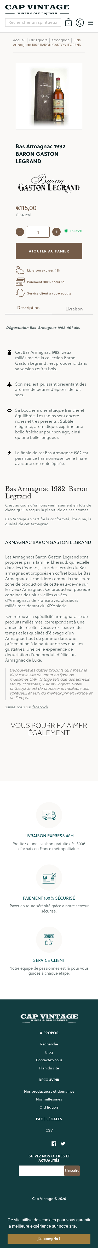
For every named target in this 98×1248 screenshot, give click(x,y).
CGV (49, 1130)
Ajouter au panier (49, 251)
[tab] (28, 309)
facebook (40, 707)
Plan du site (49, 1068)
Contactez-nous (49, 1060)
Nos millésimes (49, 1099)
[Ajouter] (56, 232)
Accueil (19, 40)
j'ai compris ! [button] (49, 1239)
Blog (49, 1052)
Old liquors (49, 1107)
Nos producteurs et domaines (49, 1091)
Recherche (49, 1044)
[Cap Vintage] (49, 9)
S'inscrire (72, 1170)
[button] (78, 1226)
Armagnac (60, 40)
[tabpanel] (49, 514)
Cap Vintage (42, 1198)
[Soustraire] (20, 232)
